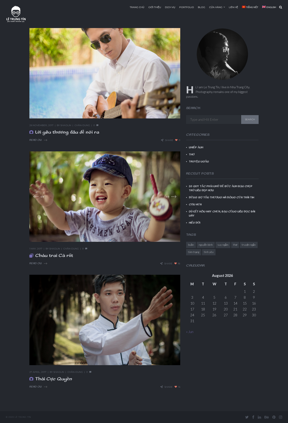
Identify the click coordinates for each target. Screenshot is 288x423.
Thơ (192, 154)
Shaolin (65, 125)
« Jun (189, 331)
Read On (35, 140)
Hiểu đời (194, 222)
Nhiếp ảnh (196, 147)
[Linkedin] (259, 417)
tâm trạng (193, 252)
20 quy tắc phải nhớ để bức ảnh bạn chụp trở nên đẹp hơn (220, 188)
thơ (235, 244)
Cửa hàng (215, 7)
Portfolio (186, 7)
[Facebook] (253, 417)
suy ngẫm (222, 244)
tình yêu (209, 252)
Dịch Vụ (170, 7)
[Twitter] (247, 417)
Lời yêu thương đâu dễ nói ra (67, 132)
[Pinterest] (273, 417)
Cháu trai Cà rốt (54, 255)
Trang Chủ (137, 7)
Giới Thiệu (154, 7)
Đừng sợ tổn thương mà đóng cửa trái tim (221, 197)
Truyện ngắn (199, 161)
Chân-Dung (82, 125)
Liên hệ (233, 7)
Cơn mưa (195, 204)
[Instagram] (280, 417)
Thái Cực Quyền (53, 379)
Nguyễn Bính (206, 244)
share (169, 140)
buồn (191, 244)
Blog (201, 7)
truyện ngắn (249, 244)
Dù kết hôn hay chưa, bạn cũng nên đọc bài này (222, 213)
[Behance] (266, 417)
